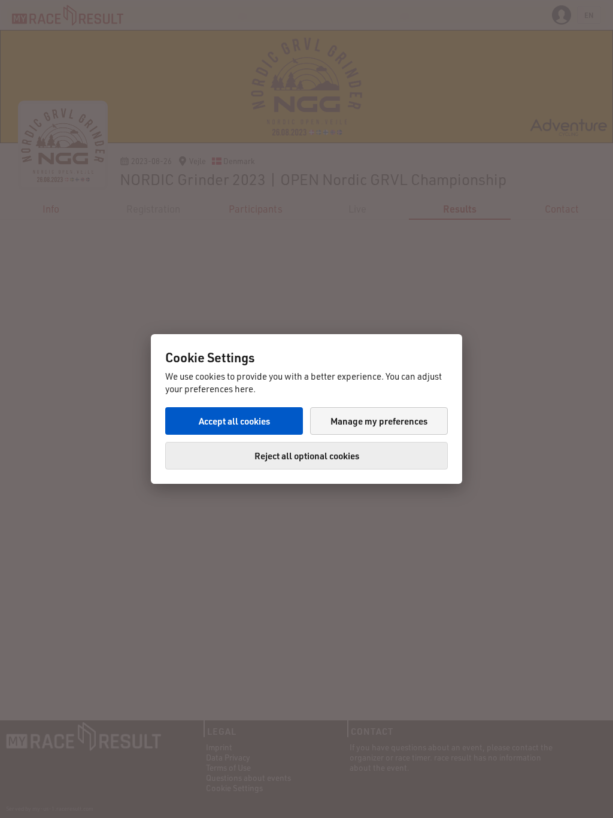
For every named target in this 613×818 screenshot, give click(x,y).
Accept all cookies (234, 421)
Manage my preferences (378, 421)
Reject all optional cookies (306, 456)
